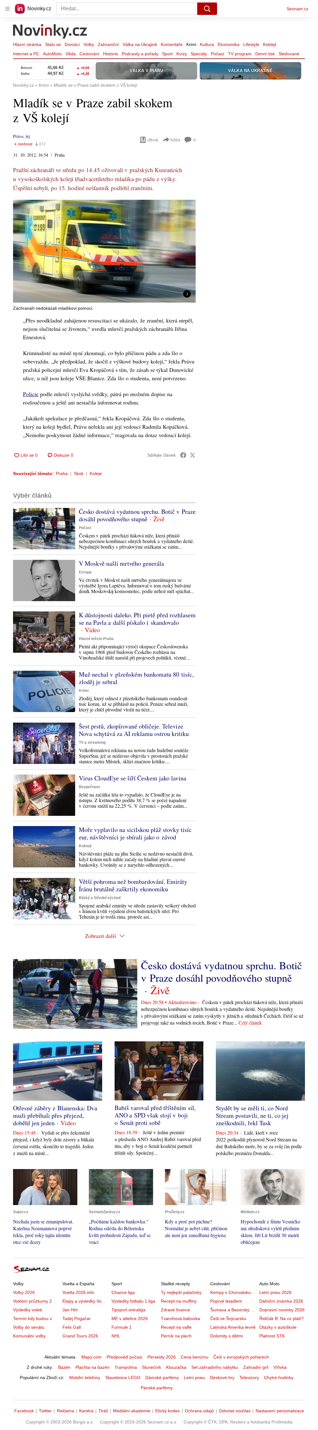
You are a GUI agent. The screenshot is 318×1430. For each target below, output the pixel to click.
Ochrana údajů (199, 1410)
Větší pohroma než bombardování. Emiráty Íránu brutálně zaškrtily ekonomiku (133, 885)
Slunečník (151, 1367)
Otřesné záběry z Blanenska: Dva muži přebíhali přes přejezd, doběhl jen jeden (55, 1115)
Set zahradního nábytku (214, 1367)
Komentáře (172, 44)
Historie (110, 53)
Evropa (85, 572)
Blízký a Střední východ (99, 898)
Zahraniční (108, 44)
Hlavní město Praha (96, 639)
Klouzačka (176, 1367)
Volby (89, 44)
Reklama (65, 1410)
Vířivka (280, 1367)
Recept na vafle (176, 1327)
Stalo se (53, 44)
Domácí (72, 44)
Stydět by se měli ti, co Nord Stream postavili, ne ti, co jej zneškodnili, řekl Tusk (252, 1115)
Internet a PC (26, 53)
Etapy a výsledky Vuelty (85, 1301)
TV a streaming (92, 742)
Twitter (45, 1410)
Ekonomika (228, 44)
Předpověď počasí (125, 1357)
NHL (115, 1335)
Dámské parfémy (162, 1377)
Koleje (96, 473)
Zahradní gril (255, 1367)
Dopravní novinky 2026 (282, 1309)
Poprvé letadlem (226, 1301)
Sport (167, 53)
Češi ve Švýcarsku (228, 1318)
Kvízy (181, 53)
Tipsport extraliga (128, 1309)
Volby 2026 (24, 1292)
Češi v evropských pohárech (241, 1357)
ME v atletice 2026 (129, 1318)
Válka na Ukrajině (140, 44)
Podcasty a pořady (140, 53)
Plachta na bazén (92, 1367)
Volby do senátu (28, 1327)
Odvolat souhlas (235, 1410)
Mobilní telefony (84, 1377)
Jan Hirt (70, 1309)
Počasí (217, 53)
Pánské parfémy (157, 1387)
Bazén (64, 1367)
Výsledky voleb (27, 1309)
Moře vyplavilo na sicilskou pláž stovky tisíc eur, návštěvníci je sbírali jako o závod (135, 833)
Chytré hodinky (278, 1377)
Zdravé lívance (175, 1309)
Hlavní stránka (27, 44)
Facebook (24, 1410)
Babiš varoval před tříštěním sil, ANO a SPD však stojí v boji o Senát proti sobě (155, 1115)
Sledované (289, 53)
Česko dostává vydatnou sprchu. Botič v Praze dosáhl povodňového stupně (137, 515)
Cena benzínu (194, 1357)
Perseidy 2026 (162, 1357)
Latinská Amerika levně (233, 1327)
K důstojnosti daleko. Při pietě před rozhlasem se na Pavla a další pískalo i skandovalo (137, 619)
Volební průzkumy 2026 (36, 1301)
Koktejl (269, 44)
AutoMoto (52, 53)
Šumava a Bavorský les (233, 1309)
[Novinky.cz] (50, 32)
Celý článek (250, 1022)
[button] (104, 251)
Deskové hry (222, 1377)
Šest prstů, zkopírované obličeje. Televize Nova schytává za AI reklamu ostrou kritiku (134, 730)
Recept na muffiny (179, 1301)
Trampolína (126, 1367)
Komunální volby (29, 1335)
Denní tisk (265, 53)
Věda (71, 53)
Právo (18, 136)
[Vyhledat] (207, 8)
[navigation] (7, 9)
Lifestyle (251, 44)
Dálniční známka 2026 (281, 1301)
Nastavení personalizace (280, 1410)
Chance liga (123, 1292)
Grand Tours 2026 (80, 1335)
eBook (152, 140)
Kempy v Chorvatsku (230, 1292)
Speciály (199, 53)
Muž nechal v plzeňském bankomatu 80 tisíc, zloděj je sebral (136, 678)
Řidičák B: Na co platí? (281, 1318)
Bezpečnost (89, 787)
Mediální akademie (131, 1410)
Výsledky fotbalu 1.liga (133, 1301)
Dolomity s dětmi (226, 1335)
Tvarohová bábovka (180, 1318)
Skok (79, 473)
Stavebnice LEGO (122, 1377)
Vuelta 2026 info (78, 1292)
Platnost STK (272, 1335)
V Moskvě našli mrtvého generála (121, 563)
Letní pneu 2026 (275, 1292)
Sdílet (175, 140)
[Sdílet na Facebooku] (183, 455)
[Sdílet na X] (192, 455)
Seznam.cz (297, 8)
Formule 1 (121, 1327)
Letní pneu (194, 1377)
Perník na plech (176, 1335)
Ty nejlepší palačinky (181, 1292)
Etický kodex (167, 1410)
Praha (62, 473)
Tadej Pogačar (76, 1318)
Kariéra (86, 1410)
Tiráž (103, 1410)
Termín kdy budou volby (36, 1318)
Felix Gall (71, 1327)
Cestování (89, 53)
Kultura (207, 44)
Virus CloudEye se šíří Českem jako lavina (132, 778)
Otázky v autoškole (278, 1327)
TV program (240, 53)
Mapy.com (91, 1357)
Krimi (191, 44)
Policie (31, 394)
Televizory (249, 1377)
